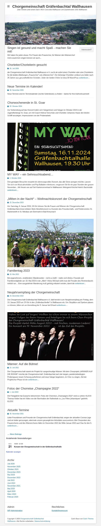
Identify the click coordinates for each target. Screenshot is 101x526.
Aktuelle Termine (18, 410)
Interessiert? (87, 50)
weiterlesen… (84, 78)
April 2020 (11, 491)
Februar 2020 (12, 497)
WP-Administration (14, 510)
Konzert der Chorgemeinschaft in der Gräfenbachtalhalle (38, 446)
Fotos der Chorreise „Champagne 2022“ (33, 388)
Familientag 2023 (18, 270)
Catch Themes (88, 519)
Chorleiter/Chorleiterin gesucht (27, 64)
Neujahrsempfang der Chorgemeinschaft (33, 292)
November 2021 (13, 486)
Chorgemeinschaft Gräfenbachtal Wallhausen (52, 6)
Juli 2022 (11, 480)
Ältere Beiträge (14, 434)
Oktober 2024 (12, 469)
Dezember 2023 (13, 472)
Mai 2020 (11, 489)
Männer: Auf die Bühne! (22, 364)
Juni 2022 (11, 483)
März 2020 (11, 494)
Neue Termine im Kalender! (25, 86)
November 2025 (13, 466)
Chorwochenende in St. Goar (26, 102)
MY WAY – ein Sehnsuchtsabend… (30, 174)
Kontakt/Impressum (60, 510)
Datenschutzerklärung (42, 521)
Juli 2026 (11, 464)
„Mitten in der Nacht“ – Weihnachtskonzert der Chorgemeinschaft (49, 198)
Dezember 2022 (13, 477)
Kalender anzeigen (13, 452)
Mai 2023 (11, 475)
